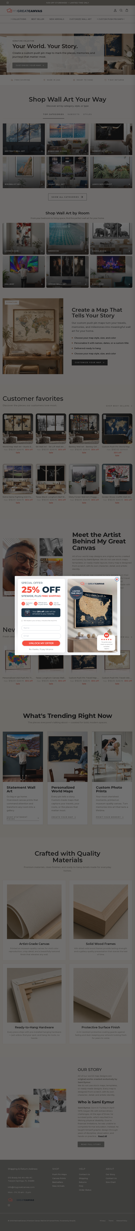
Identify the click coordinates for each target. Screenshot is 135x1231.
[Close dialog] (117, 579)
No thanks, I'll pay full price (41, 649)
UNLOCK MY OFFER (41, 643)
